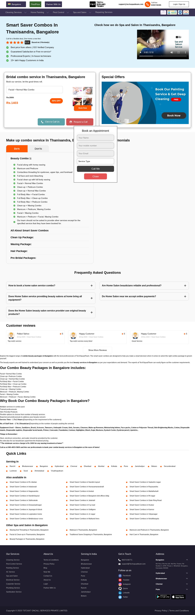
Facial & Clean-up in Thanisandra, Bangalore (27, 535)
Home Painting (38, 12)
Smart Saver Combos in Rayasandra (144, 487)
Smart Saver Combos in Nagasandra (24, 491)
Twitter (125, 597)
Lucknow (13, 471)
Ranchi (12, 466)
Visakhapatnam (57, 471)
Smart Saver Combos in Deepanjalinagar (26, 505)
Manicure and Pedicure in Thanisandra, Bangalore (149, 530)
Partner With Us (53, 4)
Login (46, 584)
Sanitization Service (14, 592)
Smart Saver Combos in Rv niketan (23, 482)
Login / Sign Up (179, 4)
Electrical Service (13, 580)
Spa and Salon (80, 12)
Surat (26, 471)
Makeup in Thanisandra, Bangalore (83, 530)
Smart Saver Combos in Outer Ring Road (146, 500)
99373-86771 (127, 560)
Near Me (47, 572)
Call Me (96, 168)
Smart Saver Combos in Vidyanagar (143, 514)
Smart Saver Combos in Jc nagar (82, 514)
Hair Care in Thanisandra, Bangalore (144, 535)
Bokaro (154, 466)
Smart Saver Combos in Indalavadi (23, 487)
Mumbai (101, 466)
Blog (45, 568)
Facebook (126, 576)
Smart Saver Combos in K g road (82, 505)
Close (96, 176)
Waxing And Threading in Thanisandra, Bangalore (29, 530)
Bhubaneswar (27, 466)
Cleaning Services (13, 12)
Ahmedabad (39, 471)
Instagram (126, 584)
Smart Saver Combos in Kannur (142, 510)
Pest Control (59, 12)
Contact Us (48, 576)
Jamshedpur (140, 466)
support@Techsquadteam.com (133, 564)
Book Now (83, 108)
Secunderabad (169, 466)
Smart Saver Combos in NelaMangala (144, 519)
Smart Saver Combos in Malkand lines (84, 519)
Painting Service (12, 568)
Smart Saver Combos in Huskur (142, 505)
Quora (125, 588)
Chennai (73, 466)
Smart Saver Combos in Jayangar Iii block (26, 510)
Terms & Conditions (51, 560)
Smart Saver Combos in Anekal (82, 491)
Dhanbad (87, 466)
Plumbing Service (13, 588)
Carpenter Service (13, 584)
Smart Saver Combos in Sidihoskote (24, 500)
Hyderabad (59, 466)
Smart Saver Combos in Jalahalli (82, 500)
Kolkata (114, 466)
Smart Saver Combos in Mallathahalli (144, 491)
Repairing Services (103, 12)
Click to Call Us (52, 121)
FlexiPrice (35, 4)
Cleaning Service (13, 560)
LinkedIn (126, 593)
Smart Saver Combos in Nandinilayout (24, 496)
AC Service (10, 572)
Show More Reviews (97, 350)
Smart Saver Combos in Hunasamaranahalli (87, 487)
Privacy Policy (49, 564)
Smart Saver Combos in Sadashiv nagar (145, 482)
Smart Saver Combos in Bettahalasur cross (26, 519)
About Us (47, 580)
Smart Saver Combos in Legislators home (26, 514)
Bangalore (44, 466)
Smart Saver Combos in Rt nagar (142, 496)
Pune (126, 466)
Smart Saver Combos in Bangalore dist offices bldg (89, 496)
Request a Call (80, 122)
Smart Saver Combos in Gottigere (83, 510)
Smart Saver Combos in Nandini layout (85, 482)
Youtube (125, 580)
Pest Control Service (14, 564)
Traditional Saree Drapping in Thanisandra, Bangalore (91, 535)
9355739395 (156, 5)
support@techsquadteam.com (131, 4)
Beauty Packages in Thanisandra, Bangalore (27, 539)
